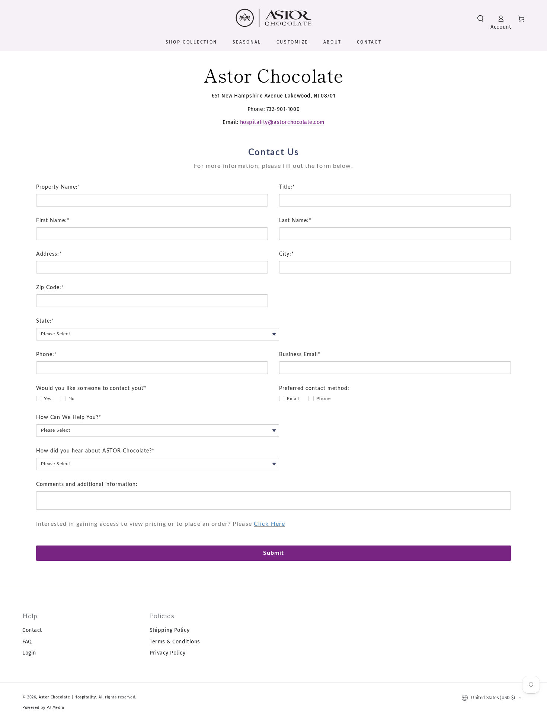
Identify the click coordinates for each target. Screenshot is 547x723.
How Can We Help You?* (68, 417)
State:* (45, 321)
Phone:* (46, 354)
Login (29, 653)
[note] (273, 171)
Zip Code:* (50, 287)
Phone (323, 398)
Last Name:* (295, 220)
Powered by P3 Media (43, 707)
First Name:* (53, 220)
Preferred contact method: (314, 388)
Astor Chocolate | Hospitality (67, 697)
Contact (32, 630)
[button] (480, 18)
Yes (47, 398)
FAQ (27, 642)
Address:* (49, 254)
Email (293, 398)
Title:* (287, 187)
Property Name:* (58, 187)
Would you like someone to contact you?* (91, 388)
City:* (286, 254)
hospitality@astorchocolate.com (282, 122)
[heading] (273, 152)
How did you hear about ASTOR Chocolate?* (95, 451)
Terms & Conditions (175, 642)
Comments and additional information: (87, 484)
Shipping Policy (169, 630)
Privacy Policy (168, 653)
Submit (273, 553)
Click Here (269, 524)
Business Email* (299, 354)
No (71, 398)
